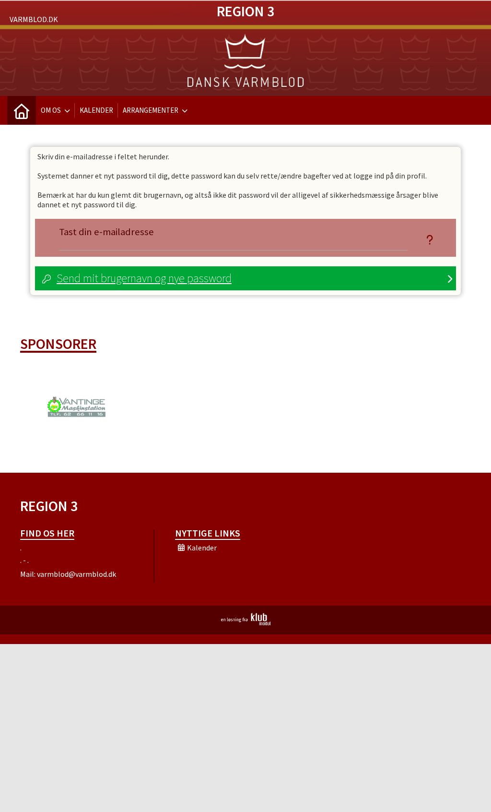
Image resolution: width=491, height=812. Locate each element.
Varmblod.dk (34, 19)
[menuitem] (21, 110)
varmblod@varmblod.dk (76, 574)
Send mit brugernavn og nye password (144, 278)
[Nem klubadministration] (245, 622)
